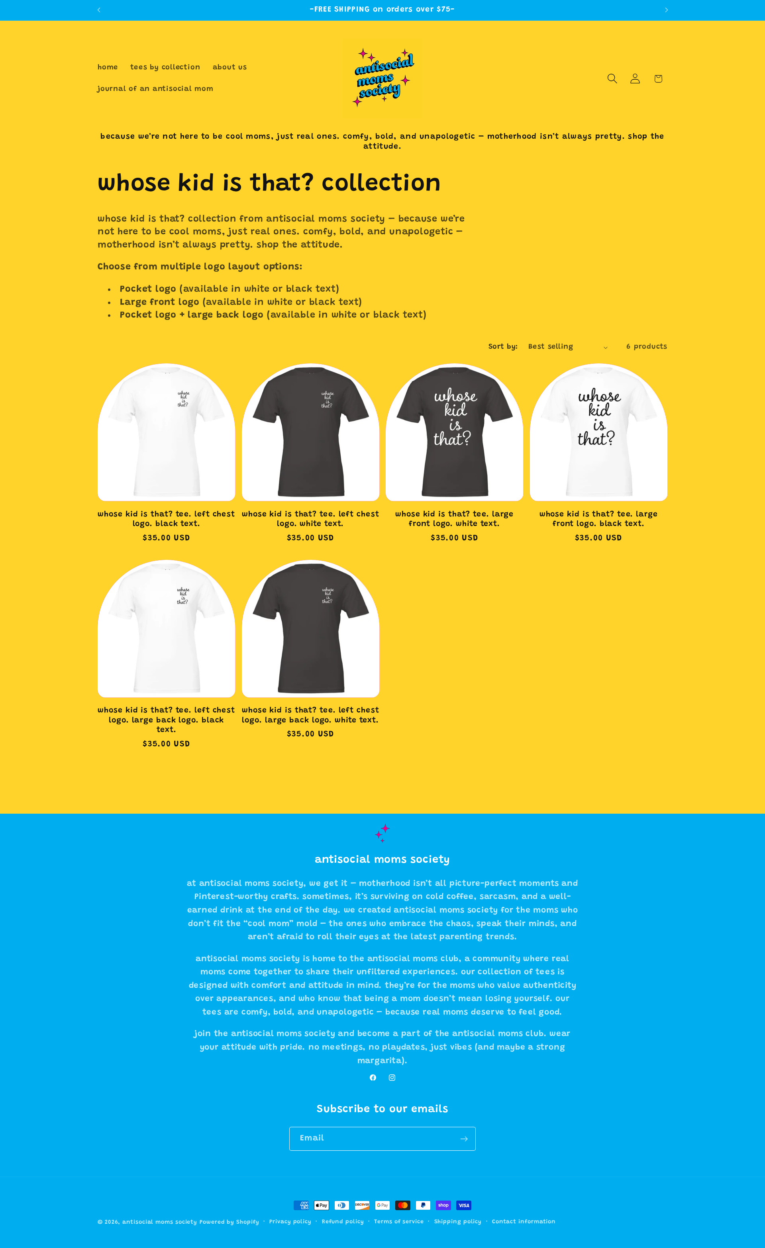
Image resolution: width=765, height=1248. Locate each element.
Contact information (524, 1222)
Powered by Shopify (229, 1222)
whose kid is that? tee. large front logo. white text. (454, 519)
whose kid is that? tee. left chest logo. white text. (310, 519)
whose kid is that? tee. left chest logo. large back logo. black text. (166, 720)
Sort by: (503, 347)
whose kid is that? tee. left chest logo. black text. (166, 519)
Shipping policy (458, 1222)
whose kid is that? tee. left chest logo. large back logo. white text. (310, 715)
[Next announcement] (666, 10)
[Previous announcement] (99, 10)
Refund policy (343, 1222)
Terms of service (399, 1222)
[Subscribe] (464, 1139)
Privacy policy (290, 1222)
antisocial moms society (159, 1222)
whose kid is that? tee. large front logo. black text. (598, 519)
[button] (612, 78)
